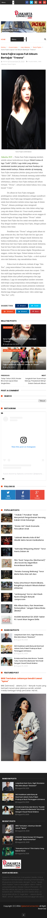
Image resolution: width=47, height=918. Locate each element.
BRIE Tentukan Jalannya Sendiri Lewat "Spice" (21, 680)
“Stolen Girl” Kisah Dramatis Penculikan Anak (26, 527)
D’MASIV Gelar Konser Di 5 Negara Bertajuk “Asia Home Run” (29, 838)
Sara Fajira (37, 47)
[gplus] (44, 2)
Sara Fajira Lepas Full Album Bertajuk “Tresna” (19, 340)
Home (3, 39)
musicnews (13, 47)
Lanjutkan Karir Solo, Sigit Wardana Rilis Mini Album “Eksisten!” (28, 636)
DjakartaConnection (30, 906)
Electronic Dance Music (13, 351)
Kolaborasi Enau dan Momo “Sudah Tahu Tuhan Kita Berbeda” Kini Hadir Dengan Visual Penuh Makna (28, 660)
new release (25, 47)
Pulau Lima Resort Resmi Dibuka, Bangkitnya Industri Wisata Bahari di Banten (29, 585)
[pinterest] (40, 2)
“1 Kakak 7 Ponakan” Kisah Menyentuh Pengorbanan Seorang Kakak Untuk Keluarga (29, 517)
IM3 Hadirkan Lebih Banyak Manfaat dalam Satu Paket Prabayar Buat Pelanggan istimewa (29, 648)
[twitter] (31, 2)
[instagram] (35, 2)
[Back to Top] (23, 915)
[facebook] (27, 2)
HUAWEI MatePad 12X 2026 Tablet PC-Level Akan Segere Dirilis (29, 618)
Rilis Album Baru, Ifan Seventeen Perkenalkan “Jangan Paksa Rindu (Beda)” (29, 608)
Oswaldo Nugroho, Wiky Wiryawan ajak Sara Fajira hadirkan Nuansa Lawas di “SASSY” (23, 363)
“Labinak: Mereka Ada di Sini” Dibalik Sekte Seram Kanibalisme (29, 538)
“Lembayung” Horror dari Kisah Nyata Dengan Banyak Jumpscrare (28, 597)
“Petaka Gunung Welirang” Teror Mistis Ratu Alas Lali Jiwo (29, 572)
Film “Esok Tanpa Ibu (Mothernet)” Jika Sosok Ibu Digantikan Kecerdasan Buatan (29, 563)
